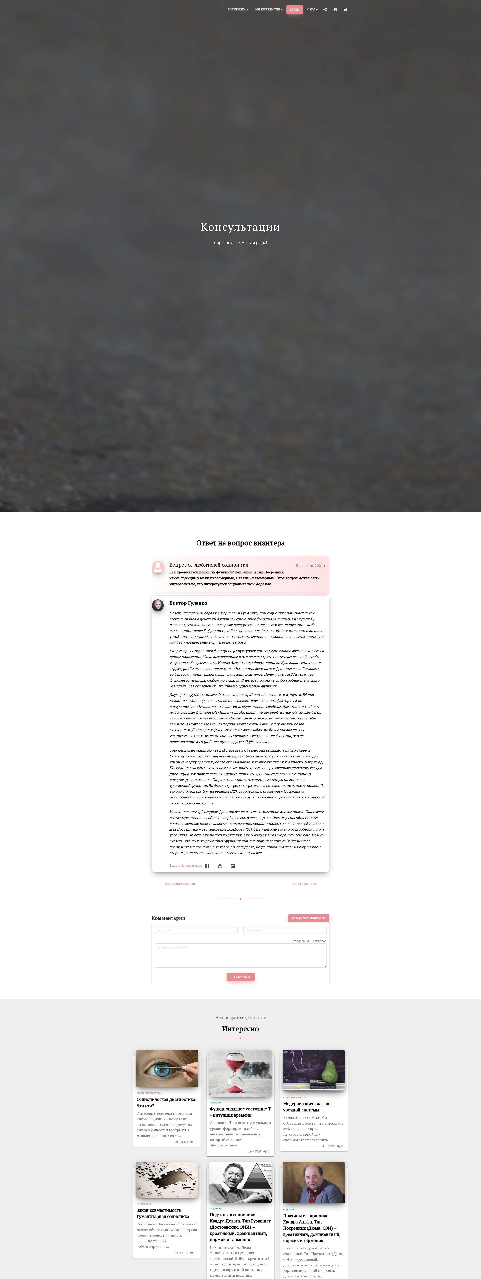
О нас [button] (311, 9)
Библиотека (237, 9)
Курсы (294, 9)
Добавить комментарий (308, 918)
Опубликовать (241, 976)
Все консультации (179, 884)
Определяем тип (268, 9)
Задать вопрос (304, 884)
